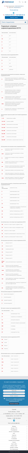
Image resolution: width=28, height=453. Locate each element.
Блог (14, 433)
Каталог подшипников (14, 431)
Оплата (14, 442)
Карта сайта (14, 444)
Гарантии (14, 435)
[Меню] (25, 2)
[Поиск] (20, 2)
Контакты (14, 437)
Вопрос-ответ (14, 445)
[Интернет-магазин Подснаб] (8, 2)
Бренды (14, 426)
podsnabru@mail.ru (15, 423)
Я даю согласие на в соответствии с (14, 400)
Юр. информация (14, 449)
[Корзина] (22, 2)
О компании (14, 438)
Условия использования (14, 440)
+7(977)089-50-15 (20, 14)
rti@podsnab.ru (17, 7)
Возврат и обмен (14, 447)
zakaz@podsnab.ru (19, 6)
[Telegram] (13, 13)
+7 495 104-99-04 (16, 418)
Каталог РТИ (14, 428)
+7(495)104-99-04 (9, 14)
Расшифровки (14, 429)
